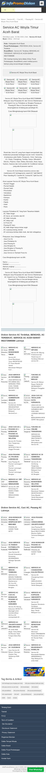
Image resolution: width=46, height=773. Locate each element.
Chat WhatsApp (35, 770)
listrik (3, 698)
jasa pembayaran (26, 694)
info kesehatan (25, 687)
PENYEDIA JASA (26, 46)
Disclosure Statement (9, 728)
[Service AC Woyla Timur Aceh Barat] (23, 72)
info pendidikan (6, 690)
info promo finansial (19, 690)
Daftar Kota (5, 754)
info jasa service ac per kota (10, 687)
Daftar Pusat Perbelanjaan (10, 750)
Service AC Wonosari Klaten (36, 624)
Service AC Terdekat (21, 51)
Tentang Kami (6, 707)
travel (9, 698)
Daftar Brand (5, 746)
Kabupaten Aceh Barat (16, 43)
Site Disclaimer (7, 724)
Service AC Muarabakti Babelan (36, 647)
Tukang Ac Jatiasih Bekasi (36, 377)
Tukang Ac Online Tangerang (36, 429)
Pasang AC (29, 19)
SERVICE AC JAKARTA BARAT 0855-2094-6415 (15, 624)
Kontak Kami (5, 758)
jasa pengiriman (38, 694)
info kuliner (35, 687)
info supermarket (7, 694)
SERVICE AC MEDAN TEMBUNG (13, 570)
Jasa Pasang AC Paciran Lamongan (14, 457)
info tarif (16, 694)
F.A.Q (3, 716)
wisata (15, 698)
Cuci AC (20, 19)
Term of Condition (7, 720)
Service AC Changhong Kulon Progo (37, 570)
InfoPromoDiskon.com (10, 767)
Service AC (11, 19)
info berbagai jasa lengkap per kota (12, 683)
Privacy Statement (8, 732)
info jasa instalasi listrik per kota (34, 683)
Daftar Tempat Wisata (9, 741)
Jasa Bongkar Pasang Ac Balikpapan (37, 545)
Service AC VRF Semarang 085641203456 (15, 481)
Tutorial (4, 712)
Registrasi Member (8, 737)
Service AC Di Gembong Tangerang (37, 457)
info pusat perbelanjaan (34, 690)
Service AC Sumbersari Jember (13, 398)
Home (3, 19)
